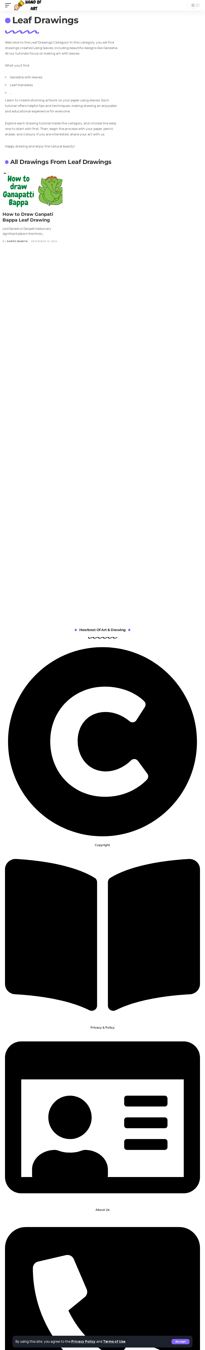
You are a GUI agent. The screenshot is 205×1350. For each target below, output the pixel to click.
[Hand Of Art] (29, 5)
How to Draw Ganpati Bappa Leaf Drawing (27, 217)
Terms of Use (114, 1341)
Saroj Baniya (17, 241)
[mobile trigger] (9, 5)
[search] (182, 5)
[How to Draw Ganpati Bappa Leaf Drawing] (32, 190)
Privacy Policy (83, 1341)
